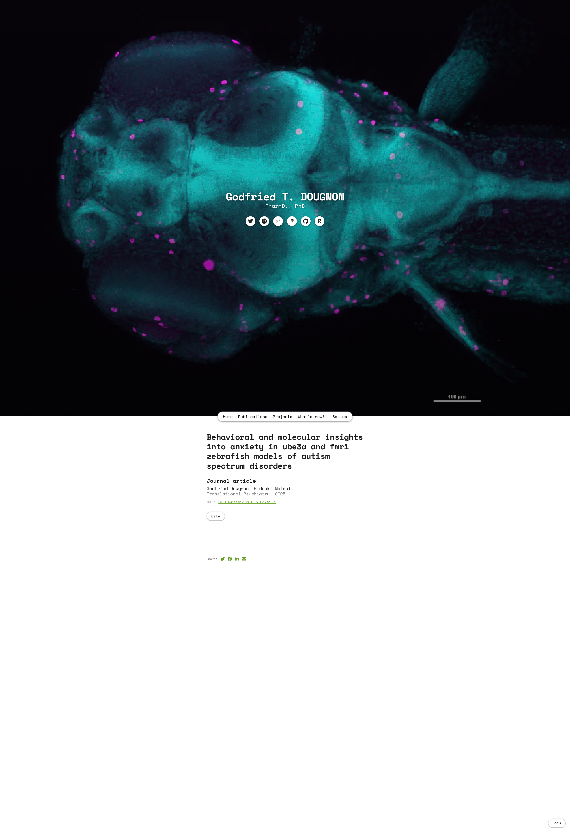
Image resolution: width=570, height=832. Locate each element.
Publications (252, 416)
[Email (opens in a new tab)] (244, 559)
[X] (250, 221)
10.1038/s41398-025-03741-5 (247, 502)
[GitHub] (306, 221)
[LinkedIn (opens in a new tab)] (237, 559)
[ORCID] (264, 221)
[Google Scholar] (292, 221)
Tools (557, 823)
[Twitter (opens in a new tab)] (222, 559)
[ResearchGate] (278, 221)
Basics (339, 416)
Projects (282, 416)
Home (228, 416)
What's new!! (312, 416)
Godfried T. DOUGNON (285, 196)
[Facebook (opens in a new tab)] (230, 559)
